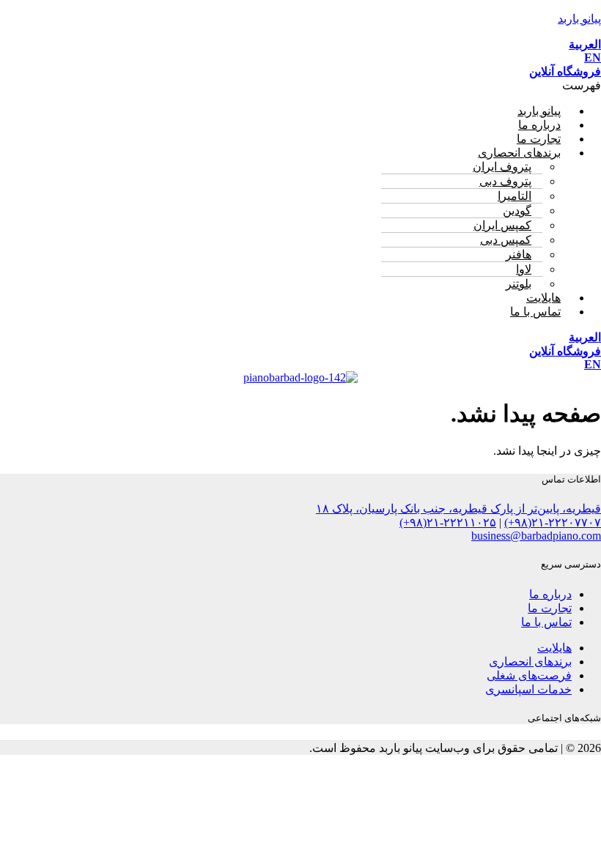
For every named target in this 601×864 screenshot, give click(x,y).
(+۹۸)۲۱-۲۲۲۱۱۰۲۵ (447, 522)
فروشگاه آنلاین (565, 71)
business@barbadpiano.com (536, 535)
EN (592, 57)
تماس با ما (535, 311)
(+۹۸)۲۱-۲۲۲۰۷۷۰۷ (552, 522)
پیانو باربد (579, 18)
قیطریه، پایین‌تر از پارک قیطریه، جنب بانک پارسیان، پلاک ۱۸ (458, 508)
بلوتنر (518, 284)
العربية (585, 44)
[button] (300, 85)
